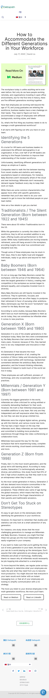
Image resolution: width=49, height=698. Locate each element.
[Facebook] (13, 671)
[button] (3, 17)
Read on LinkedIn (33, 597)
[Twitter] (18, 671)
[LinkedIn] (24, 671)
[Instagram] (35, 671)
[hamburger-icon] (20, 12)
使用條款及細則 (24, 682)
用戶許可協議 (24, 685)
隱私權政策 (23, 679)
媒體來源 (22, 677)
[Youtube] (30, 671)
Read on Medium (11, 597)
